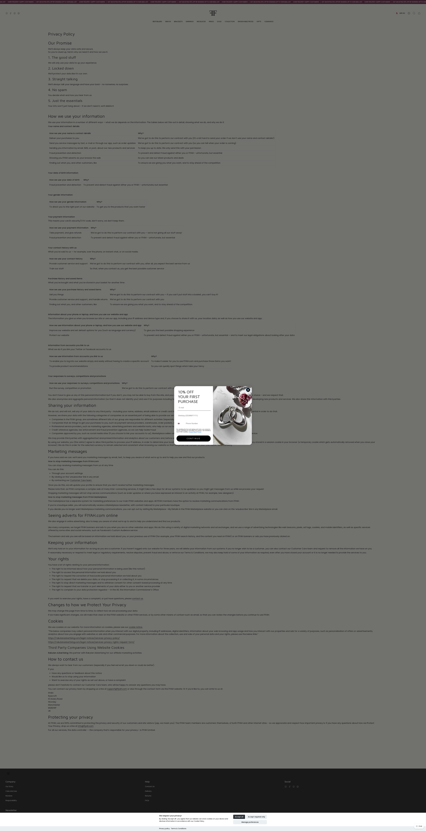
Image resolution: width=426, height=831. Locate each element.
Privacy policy (164, 828)
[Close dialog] (248, 390)
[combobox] (181, 423)
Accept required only (256, 817)
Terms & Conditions (178, 828)
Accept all (239, 817)
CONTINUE (193, 438)
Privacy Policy (193, 432)
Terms (199, 432)
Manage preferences (250, 822)
